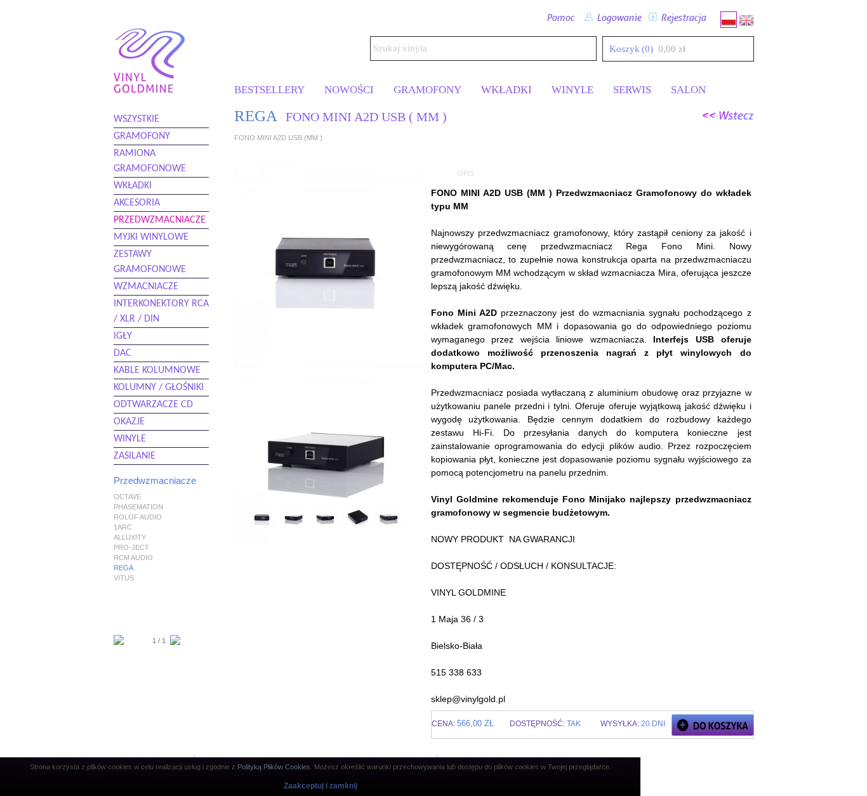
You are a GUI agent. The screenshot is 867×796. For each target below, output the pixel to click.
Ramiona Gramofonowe (150, 161)
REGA (123, 567)
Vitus (124, 578)
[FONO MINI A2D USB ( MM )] (262, 529)
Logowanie (617, 18)
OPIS (466, 173)
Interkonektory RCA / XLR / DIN (161, 311)
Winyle (130, 439)
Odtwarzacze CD (153, 405)
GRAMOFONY (427, 90)
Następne (414, 524)
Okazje (129, 422)
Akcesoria (137, 203)
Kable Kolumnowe (157, 370)
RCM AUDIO (133, 557)
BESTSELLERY (269, 90)
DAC (122, 353)
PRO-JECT (131, 547)
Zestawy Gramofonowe (150, 262)
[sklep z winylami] (149, 88)
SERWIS (632, 90)
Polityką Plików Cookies (273, 767)
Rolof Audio (138, 517)
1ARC (123, 527)
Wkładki (133, 186)
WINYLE (572, 90)
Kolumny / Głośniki (159, 387)
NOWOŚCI (349, 90)
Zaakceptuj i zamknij (320, 785)
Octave (127, 496)
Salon (688, 90)
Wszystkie (136, 119)
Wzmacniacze (146, 287)
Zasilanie (135, 456)
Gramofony (142, 136)
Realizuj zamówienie (743, 48)
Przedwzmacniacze (160, 220)
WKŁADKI (506, 90)
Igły (123, 336)
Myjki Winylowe (151, 237)
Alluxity (130, 537)
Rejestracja (681, 18)
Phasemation (138, 507)
